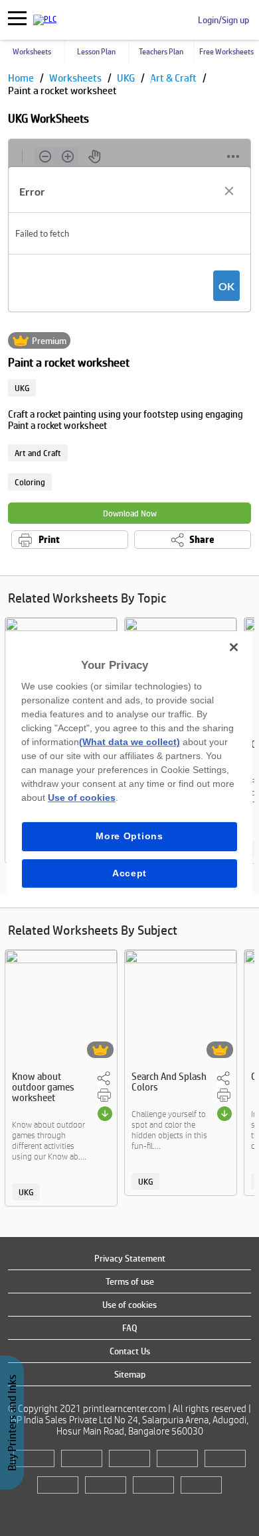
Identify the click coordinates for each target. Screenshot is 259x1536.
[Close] (233, 647)
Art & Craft (174, 78)
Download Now (130, 513)
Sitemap (129, 1374)
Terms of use (130, 1281)
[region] (130, 768)
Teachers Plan (161, 51)
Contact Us (130, 1351)
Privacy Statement (129, 1258)
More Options (129, 836)
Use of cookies (129, 1304)
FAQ (129, 1328)
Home (22, 78)
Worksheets (32, 51)
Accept (129, 873)
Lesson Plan (96, 51)
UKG (127, 78)
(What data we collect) (129, 742)
